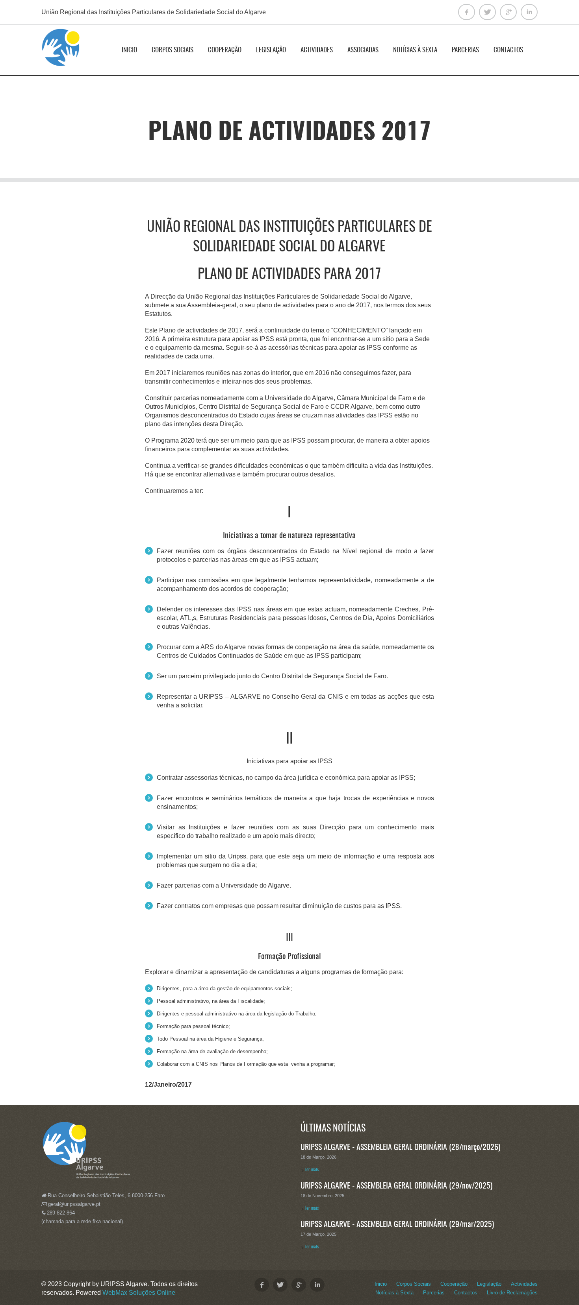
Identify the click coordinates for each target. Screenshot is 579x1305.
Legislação (271, 50)
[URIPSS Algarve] (61, 51)
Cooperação (224, 50)
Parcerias (465, 50)
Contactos (508, 50)
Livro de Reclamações (512, 1293)
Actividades (317, 50)
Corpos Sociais (172, 50)
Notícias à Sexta (415, 50)
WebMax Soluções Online (138, 1292)
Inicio (129, 50)
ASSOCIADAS (363, 50)
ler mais (312, 1170)
